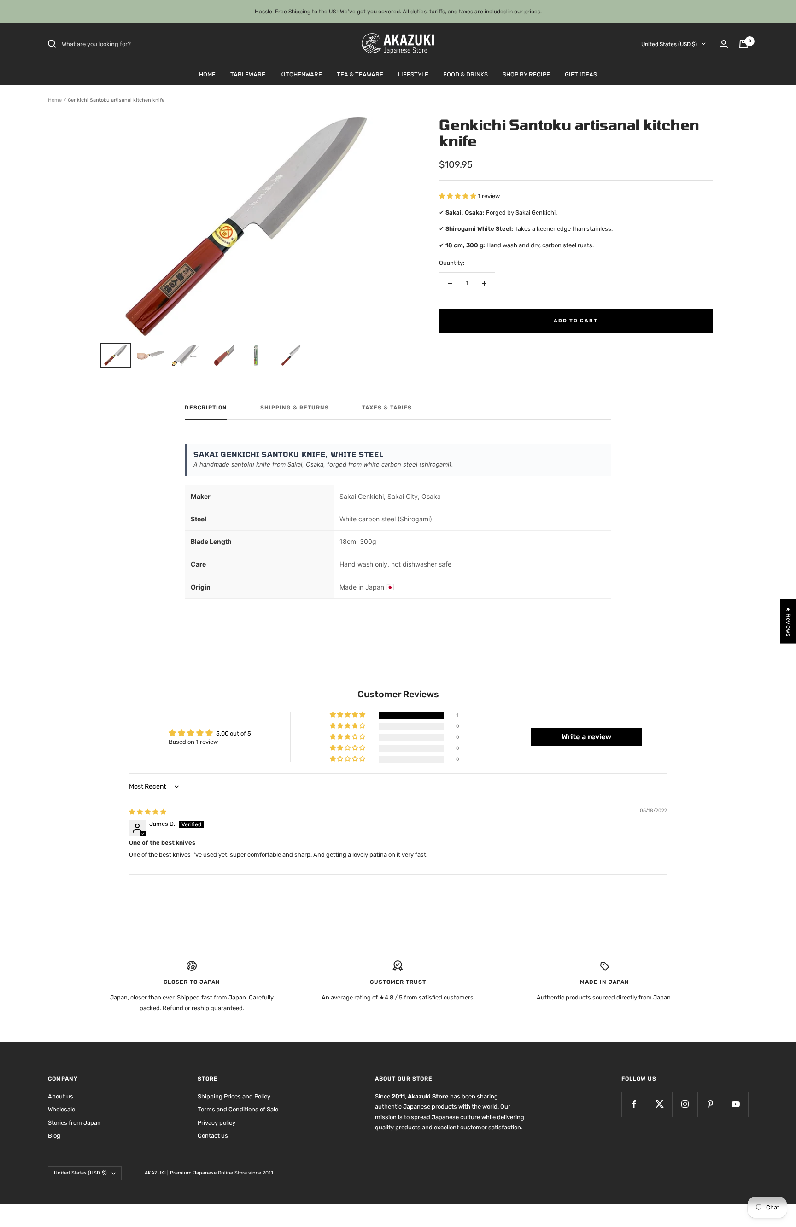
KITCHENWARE (301, 73)
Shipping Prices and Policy (234, 1096)
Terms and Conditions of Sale (238, 1109)
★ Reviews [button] (788, 622)
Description (206, 407)
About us (60, 1096)
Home (55, 100)
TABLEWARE (247, 73)
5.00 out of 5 (233, 733)
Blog (54, 1135)
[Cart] (743, 44)
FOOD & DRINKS (465, 73)
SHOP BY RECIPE (526, 73)
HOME (207, 73)
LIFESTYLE (413, 73)
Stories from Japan (74, 1122)
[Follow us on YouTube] (735, 1104)
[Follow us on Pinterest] (710, 1104)
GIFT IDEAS (581, 73)
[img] (147, 811)
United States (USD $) (669, 44)
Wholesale (61, 1109)
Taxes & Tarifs (387, 407)
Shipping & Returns (294, 407)
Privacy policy (216, 1122)
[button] (458, 196)
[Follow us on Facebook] (634, 1104)
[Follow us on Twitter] (659, 1104)
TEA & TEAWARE (360, 73)
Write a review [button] (586, 736)
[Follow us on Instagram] (684, 1104)
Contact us (213, 1135)
